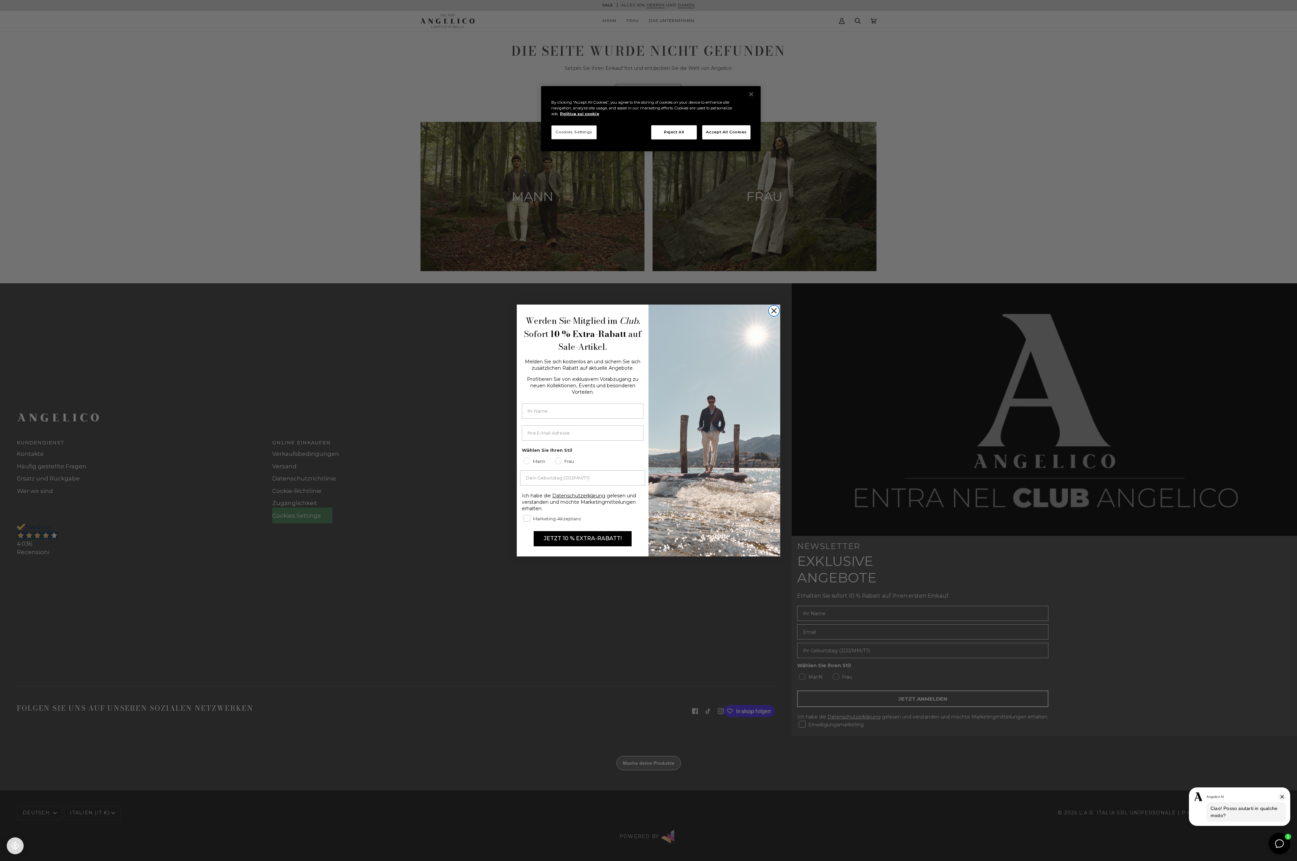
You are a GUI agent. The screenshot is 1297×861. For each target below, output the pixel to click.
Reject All (674, 132)
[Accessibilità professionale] (15, 845)
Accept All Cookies (726, 132)
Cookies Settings (574, 132)
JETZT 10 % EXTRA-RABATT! (583, 538)
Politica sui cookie (579, 113)
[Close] (751, 94)
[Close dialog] (774, 310)
